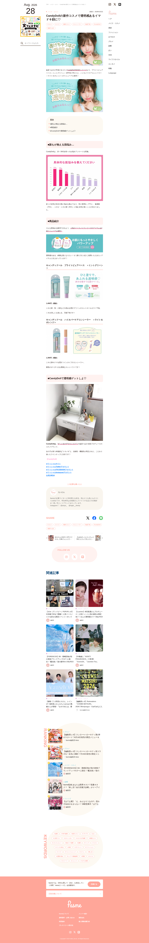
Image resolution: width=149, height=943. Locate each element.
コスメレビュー (57, 843)
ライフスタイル (114, 59)
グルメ (110, 41)
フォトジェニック (71, 852)
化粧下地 (87, 24)
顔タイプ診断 (69, 843)
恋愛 (79, 843)
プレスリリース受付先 (66, 925)
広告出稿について (55, 894)
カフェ (82, 852)
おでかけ (111, 37)
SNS (110, 55)
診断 (56, 833)
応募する (94, 884)
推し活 (90, 852)
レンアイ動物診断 (73, 856)
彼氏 (70, 847)
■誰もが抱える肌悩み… (58, 124)
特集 (110, 68)
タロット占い (68, 838)
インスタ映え (60, 847)
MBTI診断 (65, 833)
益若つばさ (51, 28)
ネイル (91, 856)
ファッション (90, 847)
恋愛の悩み (60, 856)
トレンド (74, 861)
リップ (87, 843)
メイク (58, 24)
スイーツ (65, 861)
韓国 (83, 856)
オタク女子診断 (81, 838)
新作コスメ (67, 24)
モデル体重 (85, 861)
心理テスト (57, 838)
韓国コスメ (93, 838)
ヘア (110, 19)
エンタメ (111, 64)
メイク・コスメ (114, 23)
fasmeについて (64, 913)
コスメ (50, 24)
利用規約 (62, 921)
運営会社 (81, 917)
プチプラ (85, 833)
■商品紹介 (54, 127)
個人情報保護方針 (84, 921)
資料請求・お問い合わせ (67, 917)
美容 (110, 28)
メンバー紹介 (83, 913)
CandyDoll (97, 24)
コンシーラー (77, 24)
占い (94, 833)
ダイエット (79, 847)
